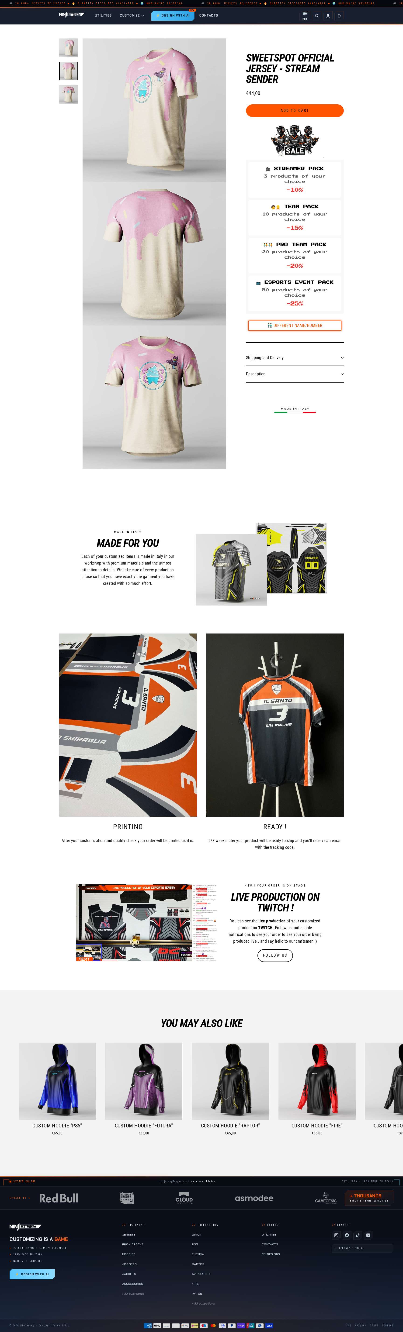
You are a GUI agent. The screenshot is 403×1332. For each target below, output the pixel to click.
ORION (196, 1234)
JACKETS (129, 1274)
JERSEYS (129, 1234)
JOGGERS (129, 1264)
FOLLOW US (275, 955)
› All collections (203, 1303)
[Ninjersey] (71, 16)
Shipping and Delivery (265, 357)
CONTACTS (208, 15)
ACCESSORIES (132, 1284)
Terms (374, 1325)
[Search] (316, 16)
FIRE (195, 1284)
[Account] (328, 16)
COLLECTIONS (205, 1225)
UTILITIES (103, 15)
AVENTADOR (201, 1274)
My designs (271, 1254)
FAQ (348, 1325)
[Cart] (339, 16)
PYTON (197, 1294)
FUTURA (198, 1254)
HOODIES (128, 1254)
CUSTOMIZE (130, 15)
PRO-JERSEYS (132, 1244)
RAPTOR (198, 1264)
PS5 (195, 1244)
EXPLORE (271, 1225)
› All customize (133, 1294)
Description (256, 373)
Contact (387, 1325)
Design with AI (32, 1274)
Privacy (360, 1325)
